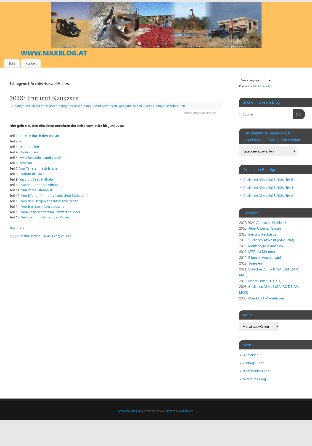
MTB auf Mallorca (261, 252)
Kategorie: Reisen (70, 106)
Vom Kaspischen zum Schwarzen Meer (50, 212)
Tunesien (255, 263)
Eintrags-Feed (253, 363)
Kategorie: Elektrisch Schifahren (36, 106)
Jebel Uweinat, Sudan (264, 228)
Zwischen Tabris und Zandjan (42, 157)
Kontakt (31, 63)
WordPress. (186, 411)
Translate (267, 86)
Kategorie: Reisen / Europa (136, 106)
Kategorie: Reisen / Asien (100, 106)
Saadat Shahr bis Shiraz (39, 185)
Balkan (46, 236)
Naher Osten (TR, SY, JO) (268, 281)
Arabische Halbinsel (271, 223)
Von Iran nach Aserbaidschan (43, 206)
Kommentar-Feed (256, 371)
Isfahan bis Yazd (32, 174)
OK (297, 114)
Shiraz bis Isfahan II (36, 190)
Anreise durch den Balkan (39, 136)
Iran (68, 236)
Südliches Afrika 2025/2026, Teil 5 (268, 180)
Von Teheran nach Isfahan (39, 168)
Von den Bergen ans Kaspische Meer (49, 201)
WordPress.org (254, 379)
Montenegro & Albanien (265, 246)
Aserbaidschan (30, 236)
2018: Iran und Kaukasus (44, 97)
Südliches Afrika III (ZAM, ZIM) (271, 240)
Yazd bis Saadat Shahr (36, 179)
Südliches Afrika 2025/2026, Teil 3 (268, 196)
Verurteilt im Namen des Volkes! (45, 217)
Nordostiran (28, 152)
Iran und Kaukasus (262, 234)
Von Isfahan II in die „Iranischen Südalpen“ (54, 195)
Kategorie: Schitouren (170, 106)
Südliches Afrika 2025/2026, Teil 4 (268, 188)
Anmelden (250, 355)
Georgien (58, 236)
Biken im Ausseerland (264, 258)
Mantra (170, 411)
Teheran (25, 163)
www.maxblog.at (54, 52)
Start (11, 63)
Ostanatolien (29, 146)
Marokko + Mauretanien (266, 298)
